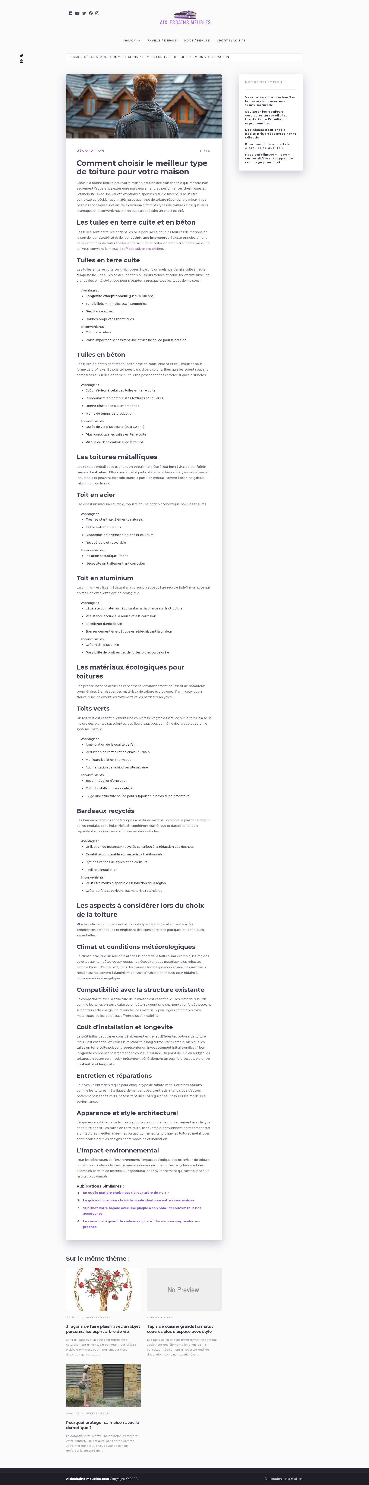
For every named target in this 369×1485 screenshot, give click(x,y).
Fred (205, 150)
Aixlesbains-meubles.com (87, 1479)
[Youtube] (77, 13)
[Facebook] (70, 13)
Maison (129, 40)
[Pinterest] (91, 13)
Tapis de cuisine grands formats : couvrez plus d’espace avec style (180, 1329)
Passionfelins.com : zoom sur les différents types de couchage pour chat (269, 158)
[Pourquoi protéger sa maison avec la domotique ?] (103, 1385)
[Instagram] (97, 13)
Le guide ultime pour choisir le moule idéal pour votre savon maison (138, 1200)
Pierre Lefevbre (97, 1317)
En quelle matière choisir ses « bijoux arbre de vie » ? (126, 1193)
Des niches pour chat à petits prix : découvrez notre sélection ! (270, 133)
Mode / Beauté (197, 40)
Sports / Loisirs (231, 40)
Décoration (90, 150)
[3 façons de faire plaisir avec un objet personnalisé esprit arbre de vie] (103, 1289)
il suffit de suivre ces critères (141, 249)
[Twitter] (84, 13)
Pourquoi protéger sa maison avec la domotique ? (102, 1425)
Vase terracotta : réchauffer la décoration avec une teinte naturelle (270, 101)
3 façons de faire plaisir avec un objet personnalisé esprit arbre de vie (103, 1329)
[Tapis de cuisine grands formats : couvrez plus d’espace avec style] (184, 1289)
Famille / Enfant (162, 40)
